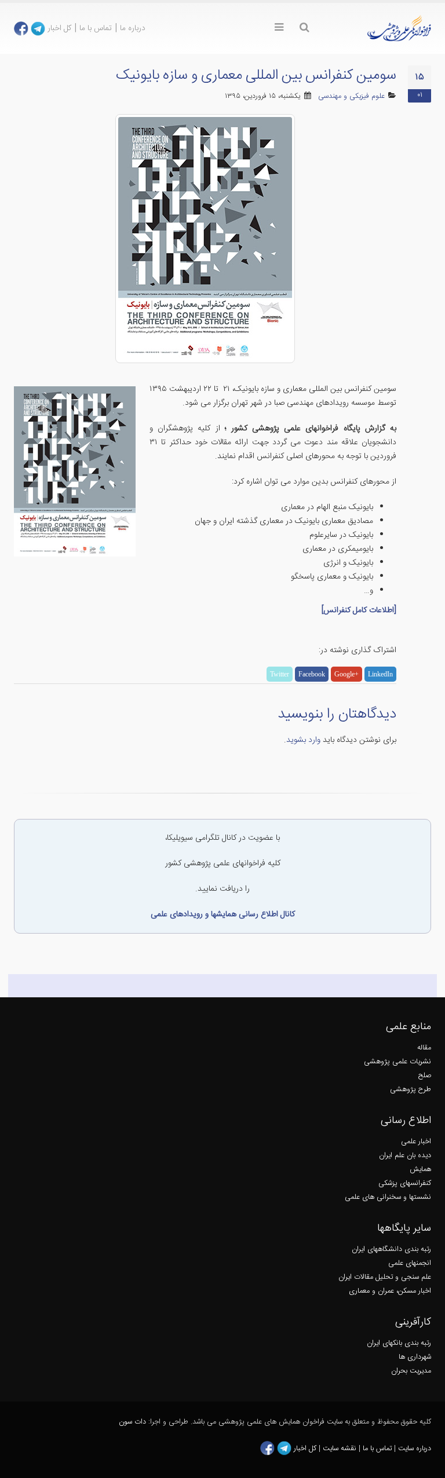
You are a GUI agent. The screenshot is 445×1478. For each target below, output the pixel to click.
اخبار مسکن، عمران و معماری (390, 1291)
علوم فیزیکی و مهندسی (351, 96)
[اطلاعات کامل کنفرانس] (359, 610)
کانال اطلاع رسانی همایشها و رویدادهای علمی (223, 914)
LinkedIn (380, 674)
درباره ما (132, 28)
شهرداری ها (415, 1357)
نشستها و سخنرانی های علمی (388, 1197)
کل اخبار (59, 28)
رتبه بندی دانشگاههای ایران (391, 1249)
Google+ (346, 674)
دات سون (132, 1422)
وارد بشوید (303, 740)
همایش (420, 1170)
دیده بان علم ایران (405, 1156)
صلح (424, 1076)
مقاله (424, 1048)
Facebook (311, 674)
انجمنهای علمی (409, 1263)
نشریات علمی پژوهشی (397, 1062)
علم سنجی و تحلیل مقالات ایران (384, 1277)
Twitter (279, 674)
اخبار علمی (416, 1142)
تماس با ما (95, 28)
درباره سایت (414, 1449)
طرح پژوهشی (410, 1090)
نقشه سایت (341, 1449)
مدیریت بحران (411, 1371)
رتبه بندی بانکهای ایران (399, 1343)
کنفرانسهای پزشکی (404, 1183)
